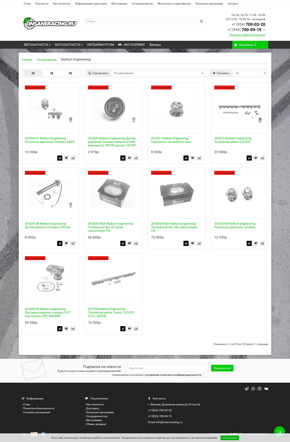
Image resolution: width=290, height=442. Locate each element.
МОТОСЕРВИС (134, 45)
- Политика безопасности (38, 408)
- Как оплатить (94, 404)
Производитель (47, 59)
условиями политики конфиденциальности (173, 374)
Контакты (41, 3)
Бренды (155, 45)
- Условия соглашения (36, 412)
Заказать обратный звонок (247, 34)
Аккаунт (233, 3)
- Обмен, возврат (96, 424)
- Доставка (92, 408)
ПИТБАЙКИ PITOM (100, 45)
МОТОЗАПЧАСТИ (67, 45)
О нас (27, 3)
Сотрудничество (142, 3)
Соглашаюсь (230, 437)
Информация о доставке (91, 3)
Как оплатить (62, 3)
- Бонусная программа (99, 412)
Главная (27, 59)
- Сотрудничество (96, 416)
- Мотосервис (93, 420)
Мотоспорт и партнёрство (174, 3)
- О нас (26, 404)
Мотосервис (119, 3)
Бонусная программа (209, 3)
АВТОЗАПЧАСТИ (36, 45)
